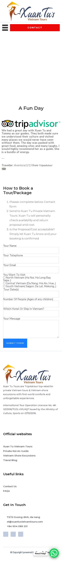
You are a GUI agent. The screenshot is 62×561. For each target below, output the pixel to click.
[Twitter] (13, 534)
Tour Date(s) (11, 289)
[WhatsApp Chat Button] (54, 553)
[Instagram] (20, 534)
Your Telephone (13, 255)
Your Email (9, 265)
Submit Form (15, 343)
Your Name (10, 245)
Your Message (11, 318)
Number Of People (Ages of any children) (28, 299)
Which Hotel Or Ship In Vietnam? (23, 309)
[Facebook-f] (5, 534)
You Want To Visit (14, 274)
